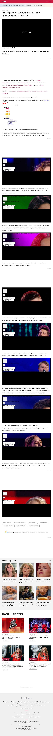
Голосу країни (25, 82)
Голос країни (5, 631)
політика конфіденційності (16, 705)
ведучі (19, 703)
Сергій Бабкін (28, 85)
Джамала (20, 85)
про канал (6, 701)
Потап (7, 85)
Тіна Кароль (13, 85)
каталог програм (45, 701)
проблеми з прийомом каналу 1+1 (28, 701)
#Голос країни (33, 522)
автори (25, 703)
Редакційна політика (26, 708)
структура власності (36, 703)
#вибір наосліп (7, 522)
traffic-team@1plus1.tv (26, 729)
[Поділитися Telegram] (10, 47)
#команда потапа (7, 525)
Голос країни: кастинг (7, 5)
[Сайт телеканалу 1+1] (4, 1)
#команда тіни (43, 522)
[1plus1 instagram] (21, 698)
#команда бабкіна (20, 525)
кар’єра (13, 703)
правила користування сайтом (35, 705)
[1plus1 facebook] (28, 698)
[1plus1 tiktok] (26, 698)
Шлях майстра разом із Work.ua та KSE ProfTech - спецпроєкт (27, 5)
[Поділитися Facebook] (12, 47)
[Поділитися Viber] (15, 48)
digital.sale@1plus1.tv (26, 726)
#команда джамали (33, 525)
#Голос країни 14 (33, 668)
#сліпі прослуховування (20, 522)
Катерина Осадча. (14, 87)
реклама (13, 701)
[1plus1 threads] (23, 698)
